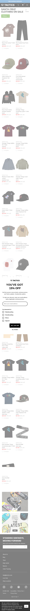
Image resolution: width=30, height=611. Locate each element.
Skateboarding (9, 312)
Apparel (7, 320)
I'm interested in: (7, 309)
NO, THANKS (15, 329)
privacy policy (11, 609)
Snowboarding (9, 315)
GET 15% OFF (15, 325)
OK (26, 606)
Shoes (7, 317)
